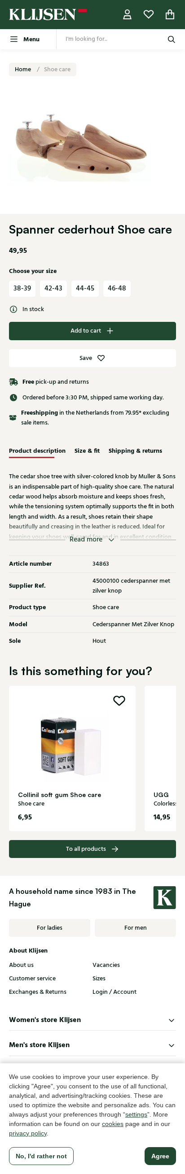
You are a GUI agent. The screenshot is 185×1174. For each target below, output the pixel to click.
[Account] (127, 14)
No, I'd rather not (41, 1156)
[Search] (172, 39)
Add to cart (85, 330)
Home (23, 69)
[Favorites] (148, 14)
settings (136, 1114)
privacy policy (28, 1133)
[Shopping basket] (170, 14)
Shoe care (57, 69)
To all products (86, 849)
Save (85, 358)
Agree (160, 1156)
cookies (112, 1123)
